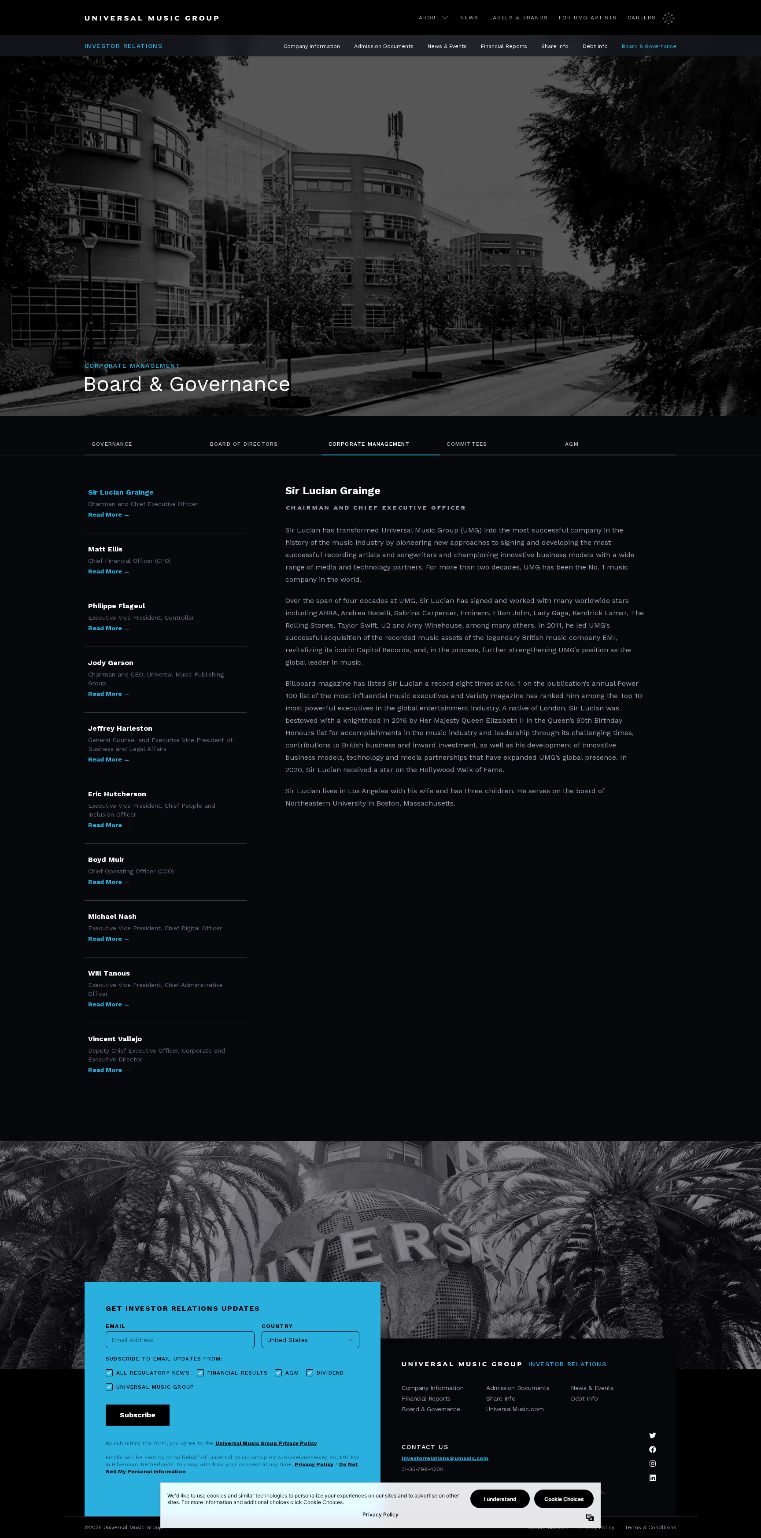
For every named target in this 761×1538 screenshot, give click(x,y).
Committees (467, 444)
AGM (572, 444)
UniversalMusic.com (515, 1408)
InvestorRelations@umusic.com (445, 1458)
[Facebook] (652, 1449)
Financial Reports (504, 46)
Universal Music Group (155, 1387)
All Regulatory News (153, 1373)
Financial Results (237, 1373)
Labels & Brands (518, 18)
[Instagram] (652, 1463)
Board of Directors (244, 444)
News (469, 18)
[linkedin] (652, 1477)
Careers (642, 18)
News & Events (447, 46)
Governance (112, 444)
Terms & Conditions (650, 1527)
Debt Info (595, 46)
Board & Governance (649, 46)
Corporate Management (369, 444)
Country (277, 1326)
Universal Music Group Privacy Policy (266, 1443)
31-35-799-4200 (422, 1469)
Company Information (312, 46)
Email (116, 1326)
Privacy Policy (314, 1464)
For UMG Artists (588, 18)
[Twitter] (652, 1435)
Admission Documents (384, 46)
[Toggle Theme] (669, 17)
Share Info (555, 46)
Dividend (330, 1373)
